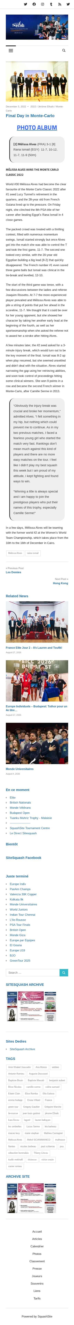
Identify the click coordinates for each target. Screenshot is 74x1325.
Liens (37, 1291)
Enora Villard (33, 1100)
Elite (12, 797)
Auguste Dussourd (38, 1073)
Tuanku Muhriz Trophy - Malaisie (31, 818)
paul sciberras (48, 1146)
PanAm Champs (20, 889)
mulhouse (60, 1139)
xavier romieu (15, 1166)
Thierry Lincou (41, 1153)
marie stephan (32, 1133)
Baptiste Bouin (15, 1080)
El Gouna (16, 945)
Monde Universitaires (20, 769)
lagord (27, 1120)
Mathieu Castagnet (53, 1133)
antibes (55, 1067)
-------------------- (20, 823)
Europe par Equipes (22, 940)
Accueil (37, 1231)
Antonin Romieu (16, 1073)
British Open (18, 930)
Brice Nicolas (15, 1087)
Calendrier (37, 1246)
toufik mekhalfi (15, 1159)
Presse (37, 1268)
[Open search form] (64, 50)
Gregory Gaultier (31, 1107)
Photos (37, 1254)
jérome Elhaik (52, 1113)
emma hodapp (15, 1100)
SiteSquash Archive (22, 1049)
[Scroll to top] (68, 1319)
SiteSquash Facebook (23, 858)
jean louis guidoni (31, 1113)
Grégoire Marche (53, 1107)
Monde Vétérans (20, 807)
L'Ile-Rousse (18, 920)
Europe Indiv (18, 884)
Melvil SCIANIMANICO (38, 1139)
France (48, 1100)
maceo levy (14, 1133)
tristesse (32, 1159)
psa (62, 1146)
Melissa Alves (15, 553)
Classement (37, 1261)
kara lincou (13, 1120)
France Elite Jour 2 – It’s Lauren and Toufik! (34, 647)
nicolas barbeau (28, 1146)
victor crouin (47, 1159)
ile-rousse (13, 1113)
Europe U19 (17, 950)
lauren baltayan (42, 1120)
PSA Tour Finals (20, 924)
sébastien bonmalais (18, 1153)
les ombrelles (15, 1126)
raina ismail (33, 553)
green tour (13, 1107)
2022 (33, 106)
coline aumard (52, 1087)
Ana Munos (41, 1067)
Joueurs (37, 1276)
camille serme (33, 1087)
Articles (37, 1239)
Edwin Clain (14, 1093)
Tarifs (37, 1298)
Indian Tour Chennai (22, 914)
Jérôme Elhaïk (46, 106)
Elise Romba (31, 1093)
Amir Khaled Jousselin (19, 1067)
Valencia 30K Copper (23, 894)
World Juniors (19, 909)
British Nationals (20, 802)
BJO (12, 955)
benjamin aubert (57, 1080)
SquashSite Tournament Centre (30, 828)
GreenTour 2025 (20, 960)
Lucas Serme (33, 1126)
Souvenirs (37, 1283)
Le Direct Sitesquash (23, 833)
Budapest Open (20, 813)
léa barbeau (50, 1126)
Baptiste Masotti (36, 1080)
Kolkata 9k (16, 899)
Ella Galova (48, 1093)
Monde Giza (17, 935)
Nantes (11, 1146)
